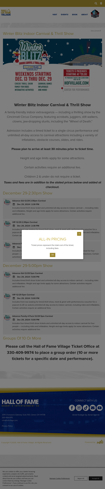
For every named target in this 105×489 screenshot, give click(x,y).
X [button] (79, 234)
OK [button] (52, 255)
